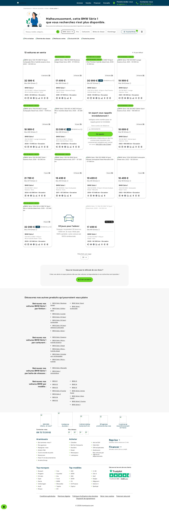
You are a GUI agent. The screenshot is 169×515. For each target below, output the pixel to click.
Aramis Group (42, 460)
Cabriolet (96, 445)
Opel (39, 479)
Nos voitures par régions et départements (98, 454)
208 (72, 471)
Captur (73, 486)
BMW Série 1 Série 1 (58, 331)
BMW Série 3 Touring (59, 391)
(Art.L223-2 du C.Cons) (103, 144)
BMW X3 (55, 387)
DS (57, 489)
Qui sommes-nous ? (44, 442)
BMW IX (74, 387)
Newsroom (41, 455)
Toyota (58, 486)
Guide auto (96, 450)
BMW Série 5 (76, 404)
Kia (57, 476)
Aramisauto (27, 8)
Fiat (57, 471)
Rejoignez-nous (43, 447)
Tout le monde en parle (45, 453)
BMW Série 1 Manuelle (59, 368)
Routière (73, 447)
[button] (72, 31)
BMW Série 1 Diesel (58, 346)
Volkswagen (42, 484)
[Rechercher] (57, 31)
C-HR (95, 471)
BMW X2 (55, 384)
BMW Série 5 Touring (79, 401)
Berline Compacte (77, 445)
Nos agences (42, 445)
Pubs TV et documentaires (47, 458)
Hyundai (59, 473)
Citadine (73, 442)
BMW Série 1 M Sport (59, 317)
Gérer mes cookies (107, 496)
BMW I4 (74, 384)
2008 (72, 473)
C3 (72, 481)
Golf (94, 476)
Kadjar (95, 479)
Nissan (40, 489)
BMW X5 (55, 400)
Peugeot (40, 473)
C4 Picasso (74, 484)
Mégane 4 (96, 481)
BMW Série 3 (56, 394)
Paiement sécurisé (123, 496)
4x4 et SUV (96, 442)
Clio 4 (95, 473)
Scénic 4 (95, 484)
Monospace (74, 453)
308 (72, 476)
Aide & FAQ (42, 450)
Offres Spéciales (98, 447)
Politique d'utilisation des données (85, 496)
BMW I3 (74, 381)
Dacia (40, 481)
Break (73, 450)
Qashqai (95, 486)
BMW (58, 481)
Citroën (40, 476)
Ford (58, 479)
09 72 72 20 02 (43, 432)
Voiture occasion (38, 8)
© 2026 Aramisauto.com (84, 506)
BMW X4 (55, 397)
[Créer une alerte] (4, 506)
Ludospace (74, 455)
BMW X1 (55, 381)
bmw (47, 8)
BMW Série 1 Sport (78, 303)
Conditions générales (47, 496)
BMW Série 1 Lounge (59, 314)
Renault (40, 471)
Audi (39, 486)
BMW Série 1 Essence (59, 337)
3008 (72, 479)
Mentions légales (64, 496)
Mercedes (59, 484)
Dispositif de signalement (85, 498)
